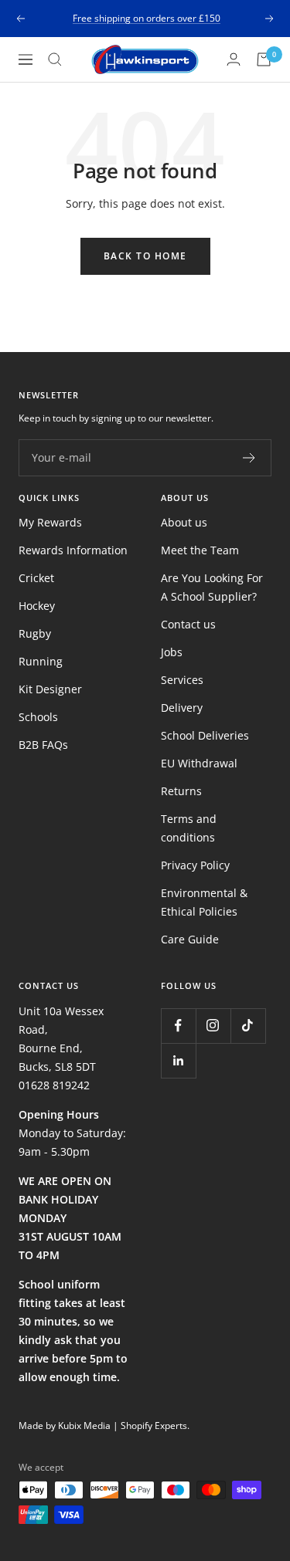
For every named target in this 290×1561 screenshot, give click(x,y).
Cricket (36, 578)
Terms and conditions (189, 828)
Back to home (145, 255)
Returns (181, 791)
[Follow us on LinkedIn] (178, 1060)
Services (182, 679)
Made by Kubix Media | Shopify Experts (103, 1425)
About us (184, 522)
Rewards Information (73, 550)
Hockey (37, 605)
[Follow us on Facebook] (178, 1025)
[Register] (249, 457)
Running (41, 661)
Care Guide (190, 939)
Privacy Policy (195, 865)
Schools (38, 716)
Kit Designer (50, 689)
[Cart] (263, 59)
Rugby (35, 633)
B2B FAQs (43, 744)
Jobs (172, 652)
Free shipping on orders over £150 (146, 18)
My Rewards (50, 522)
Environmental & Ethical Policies (204, 902)
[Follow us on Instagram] (213, 1025)
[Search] (55, 59)
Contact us (188, 624)
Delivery (182, 707)
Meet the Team (200, 550)
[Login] (234, 59)
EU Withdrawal (199, 763)
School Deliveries (205, 735)
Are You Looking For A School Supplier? (212, 587)
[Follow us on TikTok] (247, 1025)
